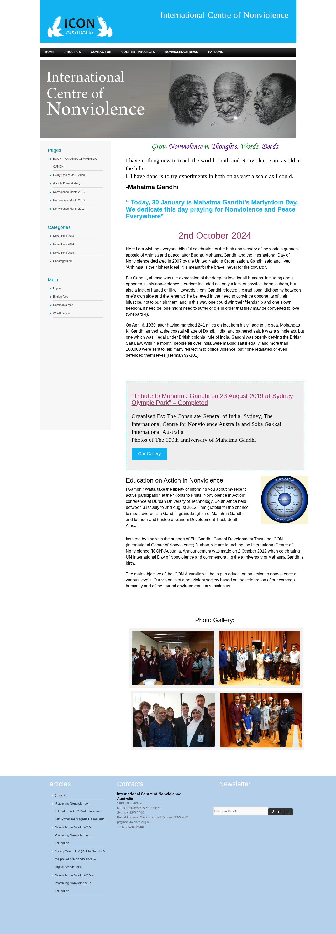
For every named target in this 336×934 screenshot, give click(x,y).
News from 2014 (63, 244)
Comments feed (63, 305)
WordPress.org (62, 313)
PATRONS (215, 52)
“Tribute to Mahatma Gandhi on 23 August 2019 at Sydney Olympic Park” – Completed (212, 399)
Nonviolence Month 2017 (69, 208)
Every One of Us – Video (69, 175)
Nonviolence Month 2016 (69, 200)
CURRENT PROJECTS (138, 52)
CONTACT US (101, 52)
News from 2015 (63, 252)
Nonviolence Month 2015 (69, 191)
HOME (49, 52)
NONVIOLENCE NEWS (181, 52)
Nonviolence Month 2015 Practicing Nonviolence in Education (73, 835)
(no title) (60, 795)
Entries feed (60, 296)
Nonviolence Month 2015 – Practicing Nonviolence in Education (74, 883)
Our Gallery (149, 453)
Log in (57, 288)
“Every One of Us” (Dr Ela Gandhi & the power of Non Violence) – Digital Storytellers (80, 859)
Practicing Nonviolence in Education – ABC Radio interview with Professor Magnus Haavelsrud (80, 811)
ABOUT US (72, 52)
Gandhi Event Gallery (66, 183)
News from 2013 (63, 235)
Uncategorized (62, 261)
